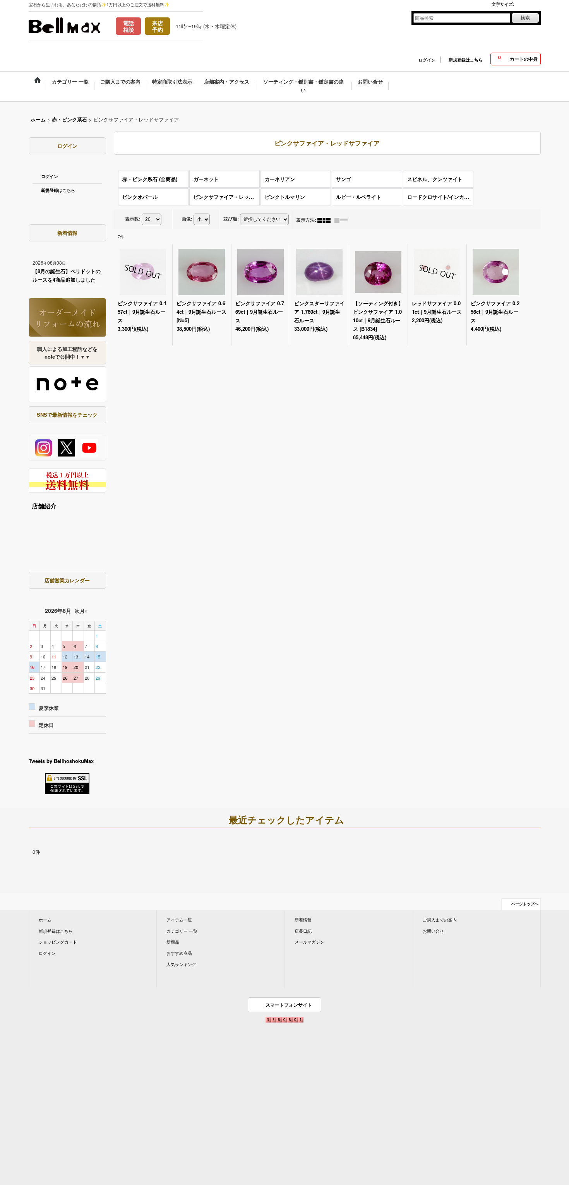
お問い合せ (433, 931)
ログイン (426, 60)
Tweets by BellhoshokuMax (61, 760)
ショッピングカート (58, 942)
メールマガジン (309, 942)
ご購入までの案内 (440, 920)
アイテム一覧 (179, 920)
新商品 (172, 942)
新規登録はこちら (466, 60)
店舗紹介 (44, 505)
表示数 (133, 218)
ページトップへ (524, 903)
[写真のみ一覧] (325, 219)
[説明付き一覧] (342, 219)
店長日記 (303, 931)
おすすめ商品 (179, 953)
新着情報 (303, 920)
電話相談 (128, 26)
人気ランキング (181, 964)
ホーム (45, 920)
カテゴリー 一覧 (181, 931)
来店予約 (157, 26)
